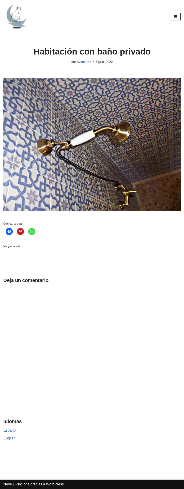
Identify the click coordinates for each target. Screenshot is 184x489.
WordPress (55, 484)
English (9, 438)
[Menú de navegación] (175, 16)
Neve (7, 484)
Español (10, 430)
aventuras (84, 61)
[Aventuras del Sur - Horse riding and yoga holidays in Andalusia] (16, 16)
